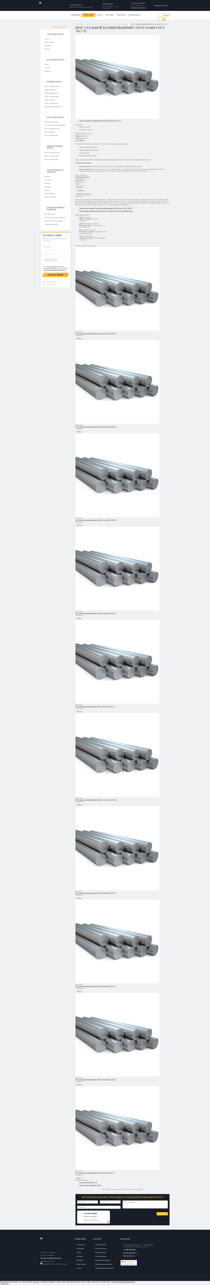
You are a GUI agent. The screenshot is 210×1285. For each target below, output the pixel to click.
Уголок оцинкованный (52, 152)
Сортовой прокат (55, 34)
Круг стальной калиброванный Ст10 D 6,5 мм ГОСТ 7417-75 (95, 613)
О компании (75, 15)
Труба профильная (51, 90)
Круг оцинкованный (51, 159)
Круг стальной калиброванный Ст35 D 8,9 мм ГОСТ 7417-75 (95, 893)
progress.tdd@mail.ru (138, 8)
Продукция (88, 15)
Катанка (47, 49)
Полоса (47, 39)
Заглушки (48, 180)
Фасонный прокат (56, 60)
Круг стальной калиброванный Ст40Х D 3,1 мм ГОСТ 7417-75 (96, 800)
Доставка (110, 15)
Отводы (47, 190)
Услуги (99, 15)
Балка (46, 64)
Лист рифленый (50, 132)
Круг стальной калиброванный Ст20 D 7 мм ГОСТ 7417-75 (95, 706)
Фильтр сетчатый (50, 197)
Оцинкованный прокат (54, 147)
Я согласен (4, 1284)
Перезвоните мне (160, 6)
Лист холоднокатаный (52, 128)
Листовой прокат (55, 117)
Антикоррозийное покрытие (56, 208)
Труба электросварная (52, 86)
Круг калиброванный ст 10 (88, 1182)
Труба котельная (50, 100)
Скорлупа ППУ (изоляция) (53, 221)
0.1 (86, 180)
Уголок (47, 67)
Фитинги (48, 183)
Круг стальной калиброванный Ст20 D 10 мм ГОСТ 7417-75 (95, 986)
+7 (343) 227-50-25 (138, 3)
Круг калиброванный (121, 24)
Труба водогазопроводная (53, 106)
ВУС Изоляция (49, 214)
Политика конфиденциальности (50, 1258)
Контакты (121, 15)
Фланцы (47, 176)
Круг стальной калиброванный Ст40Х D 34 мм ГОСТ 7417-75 (95, 1079)
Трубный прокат (55, 82)
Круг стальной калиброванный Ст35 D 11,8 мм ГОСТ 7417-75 (95, 427)
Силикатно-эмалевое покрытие (55, 217)
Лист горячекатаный (51, 122)
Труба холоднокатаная (52, 96)
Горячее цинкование (51, 224)
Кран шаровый (49, 193)
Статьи (79, 1268)
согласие (52, 266)
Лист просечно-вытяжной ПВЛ (55, 125)
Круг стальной (49, 42)
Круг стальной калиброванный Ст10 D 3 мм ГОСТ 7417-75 (95, 1173)
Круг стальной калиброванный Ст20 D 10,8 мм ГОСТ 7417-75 (95, 333)
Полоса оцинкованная (52, 156)
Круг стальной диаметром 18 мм (90, 1185)
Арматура (48, 45)
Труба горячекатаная (51, 93)
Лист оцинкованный (51, 135)
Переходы (48, 187)
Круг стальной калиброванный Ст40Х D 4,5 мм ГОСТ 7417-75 (96, 520)
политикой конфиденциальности (55, 270)
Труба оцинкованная (51, 103)
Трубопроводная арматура (55, 171)
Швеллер (48, 71)
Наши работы (134, 15)
